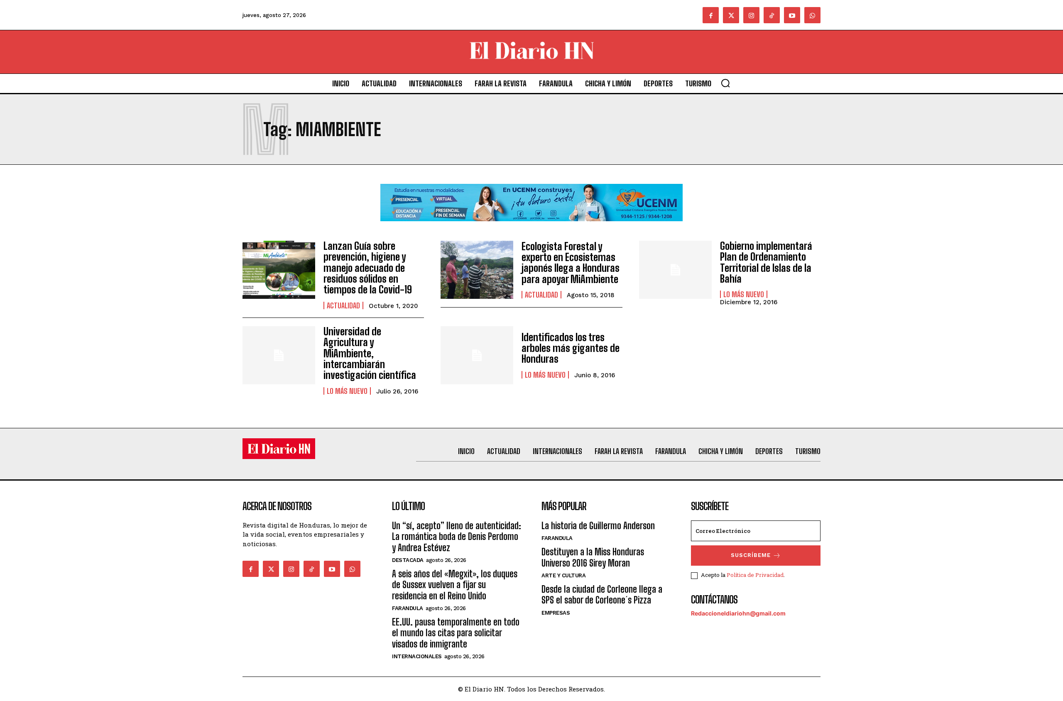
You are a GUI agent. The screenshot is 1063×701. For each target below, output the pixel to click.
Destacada (408, 560)
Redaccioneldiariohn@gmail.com (738, 613)
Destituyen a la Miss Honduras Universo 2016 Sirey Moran (592, 557)
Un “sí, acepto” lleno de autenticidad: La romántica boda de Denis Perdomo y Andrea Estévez (456, 536)
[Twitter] (731, 15)
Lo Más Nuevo (743, 294)
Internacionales (417, 656)
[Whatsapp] (812, 15)
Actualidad (343, 305)
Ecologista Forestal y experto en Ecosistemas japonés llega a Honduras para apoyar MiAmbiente (571, 262)
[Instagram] (751, 15)
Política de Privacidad (755, 575)
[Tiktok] (772, 15)
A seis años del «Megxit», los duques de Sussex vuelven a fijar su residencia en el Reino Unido (454, 584)
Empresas (555, 613)
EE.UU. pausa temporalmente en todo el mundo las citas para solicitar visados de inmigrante (455, 633)
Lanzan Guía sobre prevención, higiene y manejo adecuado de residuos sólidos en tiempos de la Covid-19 (367, 268)
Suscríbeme (751, 555)
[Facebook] (711, 15)
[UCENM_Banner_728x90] (531, 228)
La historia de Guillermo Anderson (598, 525)
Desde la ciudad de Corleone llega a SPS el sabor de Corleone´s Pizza (601, 595)
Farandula (407, 608)
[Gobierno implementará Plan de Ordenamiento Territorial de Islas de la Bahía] (675, 270)
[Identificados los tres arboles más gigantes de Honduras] (477, 355)
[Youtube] (792, 15)
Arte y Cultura (563, 575)
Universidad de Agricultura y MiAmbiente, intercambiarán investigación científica (369, 353)
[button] (725, 83)
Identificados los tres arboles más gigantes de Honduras (571, 348)
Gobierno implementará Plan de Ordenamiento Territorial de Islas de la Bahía (766, 262)
